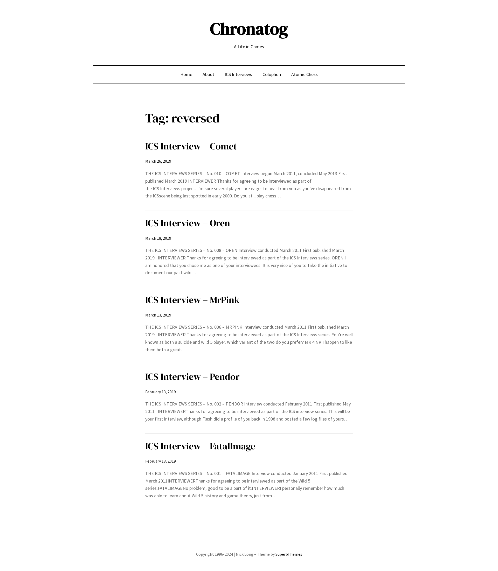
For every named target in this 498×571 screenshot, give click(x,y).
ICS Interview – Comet (191, 146)
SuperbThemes (288, 554)
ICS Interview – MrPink (192, 299)
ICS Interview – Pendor (192, 376)
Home (186, 74)
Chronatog (249, 28)
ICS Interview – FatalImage (200, 446)
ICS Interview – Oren (187, 223)
